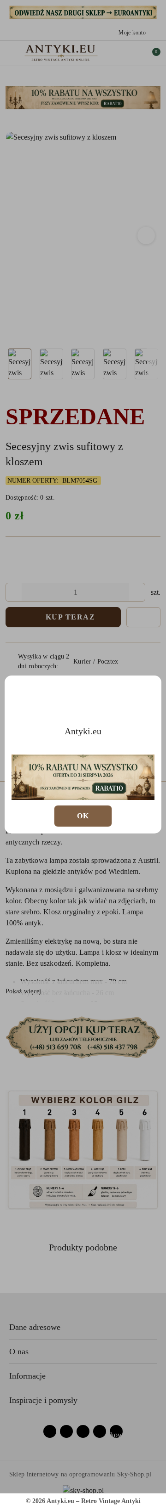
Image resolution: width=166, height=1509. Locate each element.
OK (83, 816)
